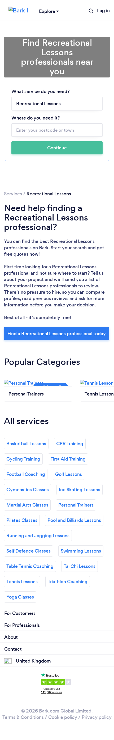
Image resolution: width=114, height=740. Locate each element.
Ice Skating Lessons (79, 489)
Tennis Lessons (22, 581)
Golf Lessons (68, 474)
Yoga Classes (20, 597)
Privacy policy (97, 717)
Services (13, 194)
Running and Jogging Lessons (37, 535)
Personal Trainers (76, 505)
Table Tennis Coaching (30, 566)
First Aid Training (68, 459)
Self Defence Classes (28, 551)
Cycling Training (23, 459)
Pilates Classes (21, 520)
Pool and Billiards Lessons (74, 520)
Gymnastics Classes (27, 489)
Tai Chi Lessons (79, 566)
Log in (103, 10)
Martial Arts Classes (27, 505)
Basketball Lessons (26, 443)
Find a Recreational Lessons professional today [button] (56, 333)
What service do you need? (40, 91)
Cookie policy (62, 717)
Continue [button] (57, 148)
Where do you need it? (35, 118)
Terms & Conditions (23, 717)
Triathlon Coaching (67, 581)
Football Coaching (25, 474)
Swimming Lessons (81, 551)
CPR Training (69, 443)
